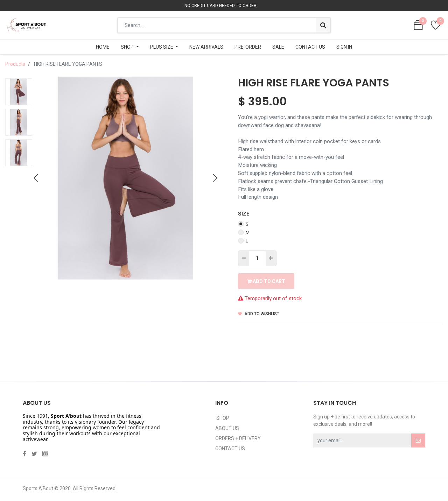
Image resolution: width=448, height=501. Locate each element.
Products (15, 64)
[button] (36, 178)
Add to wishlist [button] (261, 313)
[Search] (323, 25)
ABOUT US (227, 428)
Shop (222, 418)
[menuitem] (102, 47)
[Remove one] (243, 258)
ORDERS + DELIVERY (238, 438)
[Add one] (270, 258)
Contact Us (230, 448)
